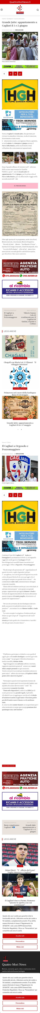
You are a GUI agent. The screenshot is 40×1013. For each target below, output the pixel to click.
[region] (20, 993)
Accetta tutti (20, 997)
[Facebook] (11, 74)
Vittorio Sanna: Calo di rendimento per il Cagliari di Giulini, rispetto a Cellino (28, 318)
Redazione (19, 30)
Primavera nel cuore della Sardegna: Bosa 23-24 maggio (20, 393)
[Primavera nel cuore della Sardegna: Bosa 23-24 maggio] (20, 377)
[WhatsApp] (20, 74)
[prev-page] (18, 429)
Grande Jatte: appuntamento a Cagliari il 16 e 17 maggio (20, 424)
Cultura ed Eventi (19, 18)
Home (4, 18)
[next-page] (21, 429)
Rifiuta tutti (20, 1008)
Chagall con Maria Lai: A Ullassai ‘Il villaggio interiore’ (20, 363)
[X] (15, 74)
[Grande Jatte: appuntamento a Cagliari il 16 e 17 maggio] (20, 407)
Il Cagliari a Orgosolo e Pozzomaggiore (10, 315)
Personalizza (20, 1003)
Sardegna (10, 18)
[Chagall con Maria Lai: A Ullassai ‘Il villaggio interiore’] (20, 346)
